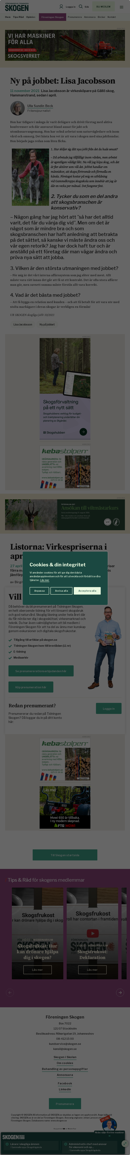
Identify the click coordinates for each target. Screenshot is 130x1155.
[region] (65, 577)
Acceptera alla (87, 590)
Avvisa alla (61, 590)
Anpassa (39, 590)
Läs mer (44, 580)
